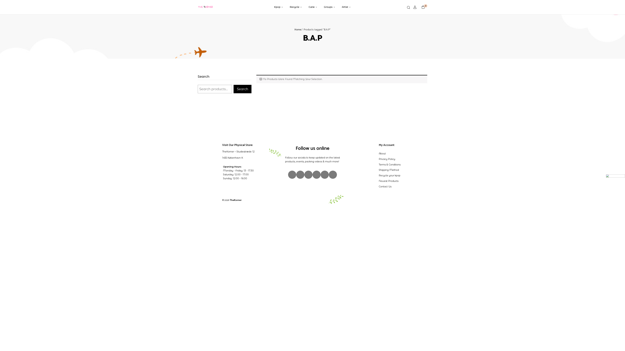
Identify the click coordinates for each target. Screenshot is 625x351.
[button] (423, 7)
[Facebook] (300, 175)
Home (297, 29)
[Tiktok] (308, 175)
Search (203, 76)
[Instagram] (292, 175)
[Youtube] (325, 175)
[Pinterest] (333, 175)
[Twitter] (316, 175)
